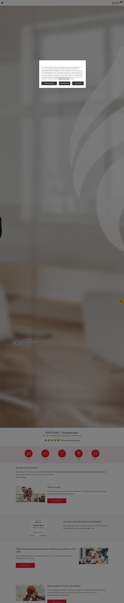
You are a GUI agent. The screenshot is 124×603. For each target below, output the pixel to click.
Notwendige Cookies (64, 83)
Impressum (71, 78)
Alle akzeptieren (78, 83)
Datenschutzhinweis (63, 78)
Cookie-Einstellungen (49, 83)
